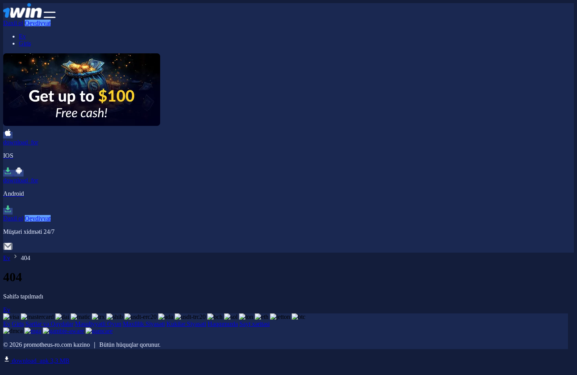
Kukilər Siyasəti (186, 323)
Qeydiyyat (38, 23)
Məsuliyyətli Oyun (98, 323)
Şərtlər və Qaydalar (49, 323)
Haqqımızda (223, 323)
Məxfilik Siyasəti (144, 323)
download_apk (39, 360)
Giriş (25, 43)
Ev (22, 36)
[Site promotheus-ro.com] (22, 16)
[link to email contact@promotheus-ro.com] (8, 249)
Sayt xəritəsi (254, 323)
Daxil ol (13, 23)
